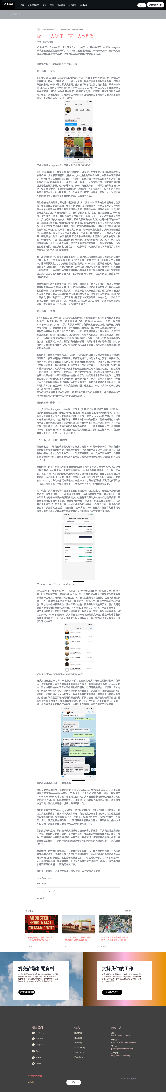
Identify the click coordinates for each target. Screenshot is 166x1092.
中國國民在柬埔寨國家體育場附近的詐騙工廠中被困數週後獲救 (114, 939)
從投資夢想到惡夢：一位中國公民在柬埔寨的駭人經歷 (41, 938)
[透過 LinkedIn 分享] (49, 891)
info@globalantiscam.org (121, 1035)
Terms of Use (79, 1052)
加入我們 (78, 1038)
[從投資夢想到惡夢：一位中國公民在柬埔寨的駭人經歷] (41, 924)
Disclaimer (78, 1057)
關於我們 (78, 1033)
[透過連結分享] (54, 891)
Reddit (38, 1051)
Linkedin (39, 1064)
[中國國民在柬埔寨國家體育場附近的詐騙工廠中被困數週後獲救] (115, 924)
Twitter (38, 1058)
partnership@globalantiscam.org (124, 1042)
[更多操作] (119, 29)
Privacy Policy (79, 1047)
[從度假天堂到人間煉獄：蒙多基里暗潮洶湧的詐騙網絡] (78, 924)
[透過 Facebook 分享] (38, 891)
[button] (33, 4)
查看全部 (128, 911)
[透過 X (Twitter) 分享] (43, 891)
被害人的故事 (42, 884)
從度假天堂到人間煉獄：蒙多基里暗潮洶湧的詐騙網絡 (78, 938)
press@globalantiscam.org (122, 1048)
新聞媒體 (78, 1043)
